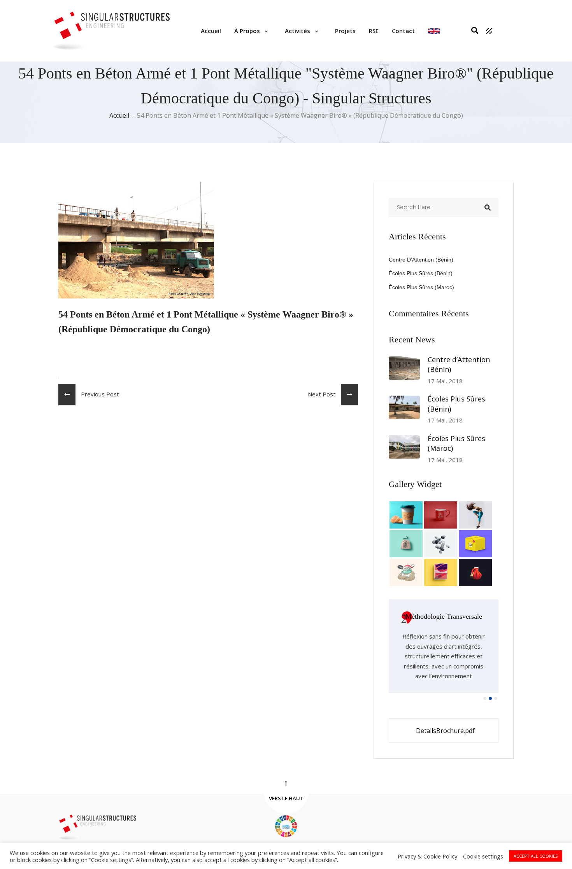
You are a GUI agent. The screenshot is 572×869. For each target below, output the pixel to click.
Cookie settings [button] (483, 856)
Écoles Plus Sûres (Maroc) (421, 287)
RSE (374, 31)
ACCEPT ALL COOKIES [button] (536, 856)
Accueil (211, 31)
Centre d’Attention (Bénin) (421, 260)
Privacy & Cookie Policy (427, 856)
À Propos (247, 31)
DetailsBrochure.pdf (445, 730)
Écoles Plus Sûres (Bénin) (421, 273)
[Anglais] (434, 30)
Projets (345, 31)
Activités (297, 31)
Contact (403, 31)
